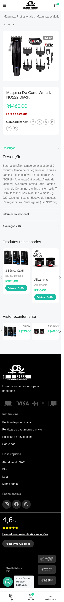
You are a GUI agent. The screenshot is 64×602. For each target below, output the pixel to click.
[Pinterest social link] (46, 122)
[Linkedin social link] (52, 122)
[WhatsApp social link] (9, 128)
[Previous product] (5, 25)
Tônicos (18, 275)
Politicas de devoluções (17, 436)
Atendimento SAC (13, 462)
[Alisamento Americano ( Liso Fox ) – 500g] (45, 262)
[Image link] (16, 372)
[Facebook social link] (33, 122)
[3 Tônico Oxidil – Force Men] (16, 257)
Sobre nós (8, 444)
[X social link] (39, 122)
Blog (5, 469)
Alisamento (40, 284)
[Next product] (13, 25)
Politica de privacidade (16, 422)
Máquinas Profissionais (18, 16)
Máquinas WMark (48, 16)
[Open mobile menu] (4, 5)
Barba (8, 275)
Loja (5, 476)
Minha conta (10, 483)
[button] (16, 288)
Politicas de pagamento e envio (22, 429)
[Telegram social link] (15, 128)
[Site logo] (31, 5)
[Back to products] (9, 25)
